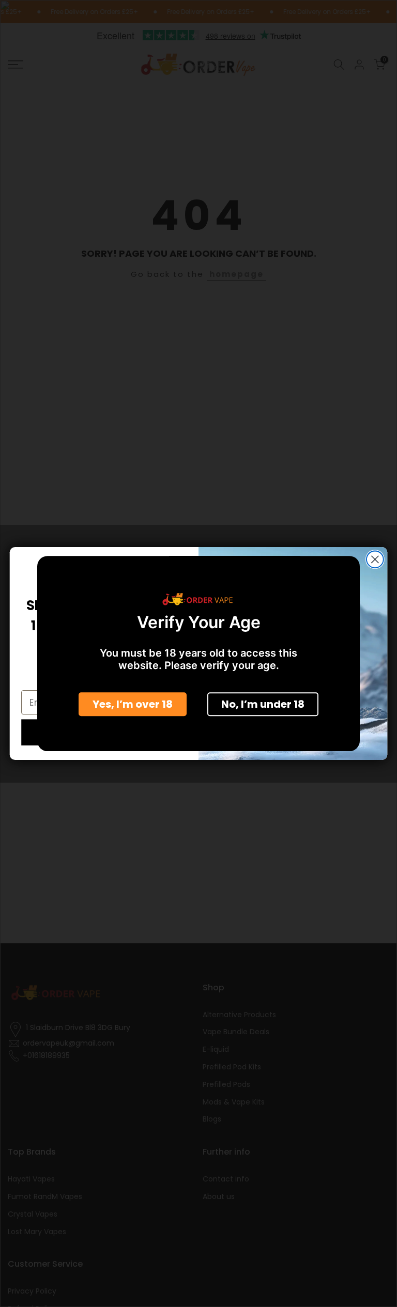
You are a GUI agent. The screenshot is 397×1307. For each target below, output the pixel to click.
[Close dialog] (375, 559)
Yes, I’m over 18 (133, 704)
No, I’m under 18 (262, 704)
